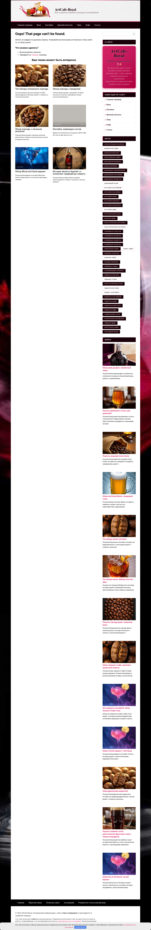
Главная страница (24, 25)
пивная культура (111, 275)
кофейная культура (112, 231)
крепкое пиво (110, 257)
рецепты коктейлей (112, 297)
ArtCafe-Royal (65, 9)
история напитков (112, 205)
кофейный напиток (112, 244)
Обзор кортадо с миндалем (66, 89)
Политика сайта (53, 903)
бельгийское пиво (112, 157)
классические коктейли (115, 222)
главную (34, 55)
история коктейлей (112, 187)
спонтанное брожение (114, 318)
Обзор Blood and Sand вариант (30, 171)
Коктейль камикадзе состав (67, 129)
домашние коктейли (113, 174)
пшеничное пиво (111, 288)
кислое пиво (110, 218)
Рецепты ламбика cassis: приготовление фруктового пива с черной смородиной (117, 834)
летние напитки (111, 262)
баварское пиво (111, 148)
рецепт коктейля (111, 292)
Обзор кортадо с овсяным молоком (28, 130)
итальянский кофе (112, 214)
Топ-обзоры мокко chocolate (114, 539)
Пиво (79, 25)
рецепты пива (110, 310)
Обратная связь (35, 903)
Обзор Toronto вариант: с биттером (117, 751)
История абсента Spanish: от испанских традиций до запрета (69, 172)
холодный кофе (111, 331)
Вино (39, 25)
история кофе (110, 196)
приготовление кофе (113, 283)
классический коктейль (115, 227)
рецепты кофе (110, 301)
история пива (110, 209)
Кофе (88, 25)
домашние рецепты (112, 179)
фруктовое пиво (111, 327)
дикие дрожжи (110, 166)
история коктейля (112, 192)
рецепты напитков (112, 305)
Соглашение (69, 903)
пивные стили (110, 279)
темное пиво (110, 323)
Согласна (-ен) (80, 927)
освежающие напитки (114, 270)
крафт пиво (128, 248)
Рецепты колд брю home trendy (116, 456)
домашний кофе (111, 183)
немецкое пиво (111, 266)
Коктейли (49, 25)
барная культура (111, 153)
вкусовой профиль (112, 161)
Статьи (97, 25)
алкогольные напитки (114, 144)
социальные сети (112, 314)
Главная (20, 903)
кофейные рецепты (112, 240)
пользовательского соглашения (69, 921)
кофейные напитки (112, 235)
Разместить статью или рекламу (92, 903)
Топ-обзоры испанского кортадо (31, 89)
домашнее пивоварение (114, 170)
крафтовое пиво (111, 248)
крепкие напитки (111, 253)
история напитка (112, 201)
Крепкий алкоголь (65, 25)
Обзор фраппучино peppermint (115, 791)
